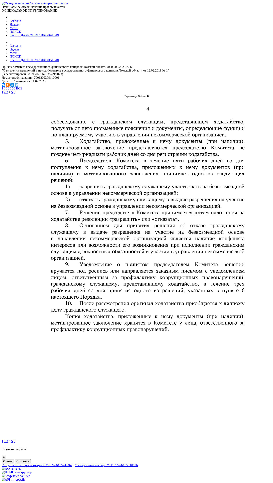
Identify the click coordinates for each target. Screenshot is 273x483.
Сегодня (15, 21)
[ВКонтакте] (3, 85)
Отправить (22, 461)
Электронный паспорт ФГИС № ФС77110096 (106, 465)
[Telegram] (16, 85)
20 (9, 88)
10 (5, 88)
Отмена (7, 461)
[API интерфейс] (13, 479)
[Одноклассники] (8, 85)
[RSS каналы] (11, 468)
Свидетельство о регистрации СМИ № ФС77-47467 (37, 465)
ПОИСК (15, 31)
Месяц (14, 28)
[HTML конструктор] (17, 472)
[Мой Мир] (12, 85)
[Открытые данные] (16, 476)
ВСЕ (19, 88)
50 (13, 88)
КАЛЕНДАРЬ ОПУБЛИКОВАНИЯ (34, 35)
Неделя (14, 24)
